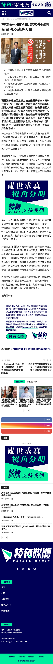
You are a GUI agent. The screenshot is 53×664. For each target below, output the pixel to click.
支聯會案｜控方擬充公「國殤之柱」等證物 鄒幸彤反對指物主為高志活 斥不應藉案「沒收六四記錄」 (9, 402)
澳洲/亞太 (5, 610)
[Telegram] (29, 569)
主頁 (3, 19)
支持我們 (41, 656)
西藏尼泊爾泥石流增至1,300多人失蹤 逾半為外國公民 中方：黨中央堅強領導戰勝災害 (43, 401)
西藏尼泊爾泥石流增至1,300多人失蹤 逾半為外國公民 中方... (26, 527)
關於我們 (31, 656)
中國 (3, 593)
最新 (8, 19)
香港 (3, 587)
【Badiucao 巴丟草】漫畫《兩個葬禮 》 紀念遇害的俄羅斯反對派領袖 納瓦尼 (12, 368)
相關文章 (19, 381)
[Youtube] (35, 569)
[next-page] (28, 410)
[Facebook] (18, 569)
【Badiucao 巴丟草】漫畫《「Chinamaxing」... (22, 516)
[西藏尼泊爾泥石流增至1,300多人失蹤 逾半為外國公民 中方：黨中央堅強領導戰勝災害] (44, 392)
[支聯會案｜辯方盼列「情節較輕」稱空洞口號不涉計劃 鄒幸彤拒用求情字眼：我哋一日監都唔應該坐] (26, 392)
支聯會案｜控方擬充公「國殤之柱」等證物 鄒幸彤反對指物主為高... (26, 494)
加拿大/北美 (6, 604)
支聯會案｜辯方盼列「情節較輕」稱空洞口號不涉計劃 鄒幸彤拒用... (26, 506)
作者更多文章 (32, 381)
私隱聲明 (22, 656)
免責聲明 (12, 656)
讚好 (48, 419)
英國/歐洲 (5, 599)
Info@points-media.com (11, 632)
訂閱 (48, 431)
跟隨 (48, 425)
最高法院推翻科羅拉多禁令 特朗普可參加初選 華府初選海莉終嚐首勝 (40, 366)
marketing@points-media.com (14, 641)
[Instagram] (24, 569)
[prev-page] (24, 410)
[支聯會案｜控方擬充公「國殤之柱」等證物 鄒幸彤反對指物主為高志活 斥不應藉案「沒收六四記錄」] (9, 392)
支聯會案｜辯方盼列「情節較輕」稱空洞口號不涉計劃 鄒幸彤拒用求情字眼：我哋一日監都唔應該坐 (26, 402)
